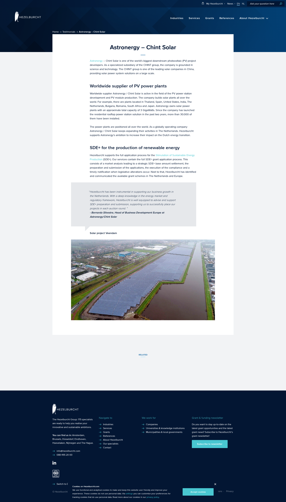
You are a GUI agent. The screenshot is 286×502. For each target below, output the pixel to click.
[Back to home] (28, 21)
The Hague (87, 442)
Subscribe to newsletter (209, 444)
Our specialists (110, 443)
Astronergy (96, 60)
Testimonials (68, 31)
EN (238, 4)
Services (194, 18)
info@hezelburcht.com (68, 451)
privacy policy (153, 497)
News (230, 3)
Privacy (230, 491)
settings (129, 493)
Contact (107, 447)
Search (281, 3)
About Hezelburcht (252, 18)
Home (55, 31)
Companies (152, 424)
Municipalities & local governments (164, 432)
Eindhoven (80, 439)
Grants (209, 18)
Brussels (56, 439)
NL (243, 4)
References (226, 18)
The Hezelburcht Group (64, 419)
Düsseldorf (67, 439)
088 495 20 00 (64, 454)
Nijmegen (71, 442)
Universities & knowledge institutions (165, 428)
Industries (177, 18)
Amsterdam (78, 435)
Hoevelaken (58, 442)
